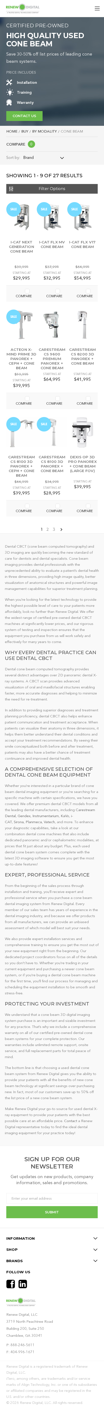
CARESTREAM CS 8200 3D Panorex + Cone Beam (82, 356)
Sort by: (13, 157)
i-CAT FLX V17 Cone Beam (82, 244)
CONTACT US (24, 116)
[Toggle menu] (97, 8)
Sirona (19, 822)
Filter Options (52, 188)
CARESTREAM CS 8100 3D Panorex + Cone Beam (52, 464)
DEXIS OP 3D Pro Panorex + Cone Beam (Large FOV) (82, 464)
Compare (19, 144)
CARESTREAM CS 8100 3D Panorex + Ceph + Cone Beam (21, 466)
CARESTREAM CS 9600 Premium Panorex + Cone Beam (52, 358)
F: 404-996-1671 (20, 1352)
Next (61, 529)
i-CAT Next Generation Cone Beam (21, 247)
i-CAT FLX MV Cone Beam (52, 244)
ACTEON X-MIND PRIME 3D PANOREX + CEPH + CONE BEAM (21, 358)
